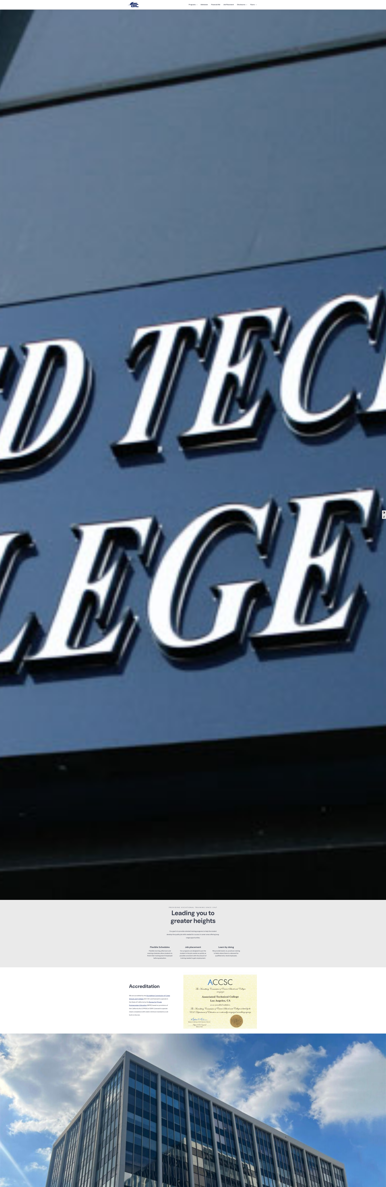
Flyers (252, 4)
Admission (204, 4)
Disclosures (241, 4)
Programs (192, 4)
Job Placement (228, 4)
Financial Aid (215, 4)
